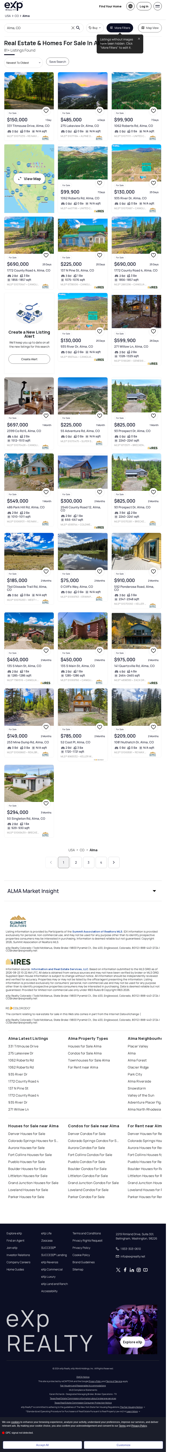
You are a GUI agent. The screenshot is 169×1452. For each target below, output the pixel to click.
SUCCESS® (48, 1247)
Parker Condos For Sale (86, 1197)
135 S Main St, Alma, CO (24, 666)
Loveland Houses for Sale (28, 1190)
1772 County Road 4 (23, 1081)
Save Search (57, 62)
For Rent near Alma (83, 1067)
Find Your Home (110, 6)
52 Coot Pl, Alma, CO (75, 742)
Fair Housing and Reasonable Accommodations (83, 1385)
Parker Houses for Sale (26, 1197)
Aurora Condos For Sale (86, 1147)
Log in (144, 6)
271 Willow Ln (18, 1109)
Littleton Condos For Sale (88, 1175)
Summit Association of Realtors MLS (97, 931)
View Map (32, 178)
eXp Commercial (52, 1269)
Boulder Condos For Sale (87, 1168)
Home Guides (15, 1269)
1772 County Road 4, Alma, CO (28, 270)
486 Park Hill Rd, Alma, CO (26, 507)
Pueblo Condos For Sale (86, 1161)
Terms (122, 1425)
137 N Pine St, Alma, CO (77, 270)
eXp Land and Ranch (54, 1283)
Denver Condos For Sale (87, 1133)
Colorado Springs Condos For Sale (94, 1140)
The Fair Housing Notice (131, 1407)
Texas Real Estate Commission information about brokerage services (83, 1398)
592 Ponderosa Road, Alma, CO (134, 588)
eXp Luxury (48, 1276)
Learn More (132, 1411)
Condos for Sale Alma (85, 1053)
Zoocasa (47, 1240)
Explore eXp (14, 1233)
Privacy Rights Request (87, 1240)
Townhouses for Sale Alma (89, 1060)
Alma (94, 850)
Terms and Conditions (87, 1233)
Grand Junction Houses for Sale (33, 1182)
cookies (15, 1422)
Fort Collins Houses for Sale (30, 1154)
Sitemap (78, 1269)
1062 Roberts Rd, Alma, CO (133, 126)
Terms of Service (114, 1381)
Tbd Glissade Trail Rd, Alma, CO (27, 588)
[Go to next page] (114, 862)
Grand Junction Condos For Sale (93, 1182)
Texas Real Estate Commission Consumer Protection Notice (83, 1402)
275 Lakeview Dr (21, 1053)
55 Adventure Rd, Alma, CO (80, 431)
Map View (152, 28)
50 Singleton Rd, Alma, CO (26, 818)
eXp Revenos (49, 1262)
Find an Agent (15, 1240)
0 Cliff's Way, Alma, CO (77, 586)
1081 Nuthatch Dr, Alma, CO (134, 742)
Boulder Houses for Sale (27, 1168)
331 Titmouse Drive (23, 1046)
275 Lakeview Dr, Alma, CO (80, 126)
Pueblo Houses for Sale (26, 1161)
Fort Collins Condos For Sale (90, 1154)
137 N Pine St (18, 1088)
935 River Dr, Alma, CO (130, 198)
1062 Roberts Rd (21, 1060)
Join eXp (12, 1247)
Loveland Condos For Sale (88, 1190)
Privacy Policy (81, 1247)
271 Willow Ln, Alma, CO (131, 346)
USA (71, 850)
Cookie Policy (81, 1255)
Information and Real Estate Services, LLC (59, 969)
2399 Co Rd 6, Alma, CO (24, 431)
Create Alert (29, 359)
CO (82, 850)
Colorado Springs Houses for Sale (34, 1140)
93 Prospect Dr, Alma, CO (132, 431)
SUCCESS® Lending (54, 1255)
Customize (123, 1445)
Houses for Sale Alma (85, 1046)
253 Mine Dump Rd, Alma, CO (28, 742)
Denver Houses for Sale (26, 1133)
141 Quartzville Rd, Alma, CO (134, 666)
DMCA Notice (82, 1376)
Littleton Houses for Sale (27, 1175)
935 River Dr (17, 1074)
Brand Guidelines (84, 1262)
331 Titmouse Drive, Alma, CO (28, 126)
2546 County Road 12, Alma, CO (81, 508)
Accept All (42, 1445)
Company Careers (18, 1262)
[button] (83, 891)
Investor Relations (18, 1255)
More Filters (122, 28)
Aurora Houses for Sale (26, 1147)
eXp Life (46, 1233)
